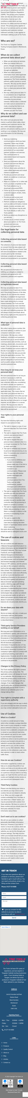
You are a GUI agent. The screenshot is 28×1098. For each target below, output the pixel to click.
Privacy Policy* (20, 914)
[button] (25, 5)
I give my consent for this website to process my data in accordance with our (13, 912)
